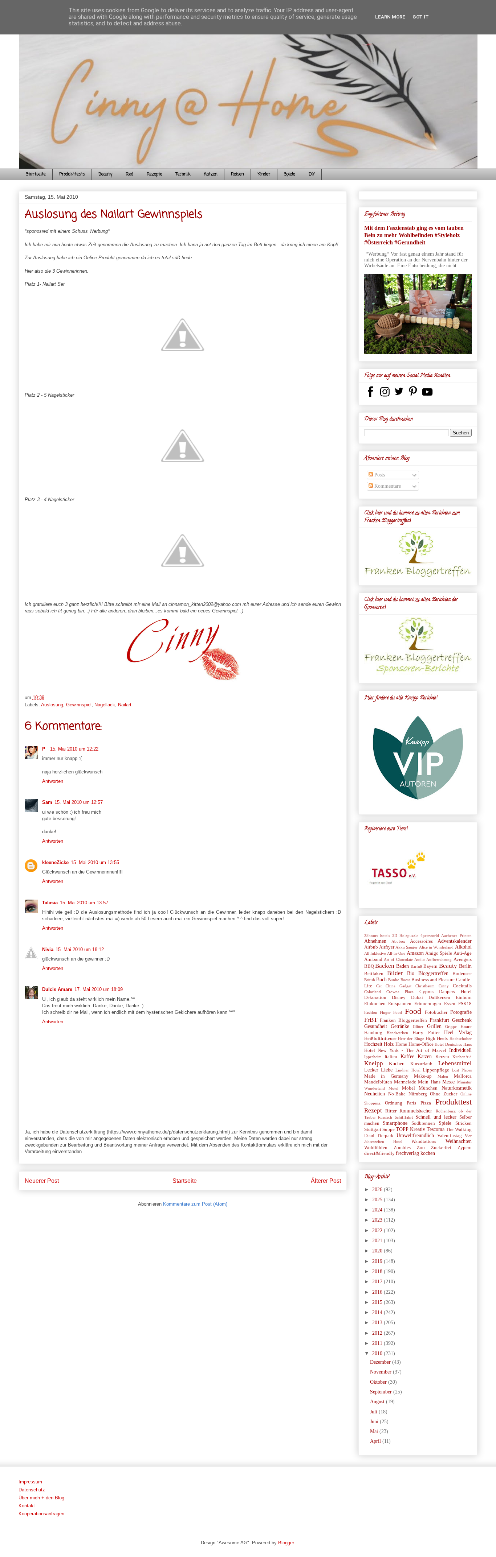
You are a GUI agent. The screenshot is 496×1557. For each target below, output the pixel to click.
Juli (374, 1411)
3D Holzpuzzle (405, 935)
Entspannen (399, 1003)
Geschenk (462, 1020)
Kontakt (27, 1505)
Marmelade (405, 1082)
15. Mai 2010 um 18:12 (80, 949)
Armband (373, 959)
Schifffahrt (404, 1117)
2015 (378, 1302)
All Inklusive (375, 953)
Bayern (430, 966)
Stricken (463, 1123)
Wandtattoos (423, 1141)
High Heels (437, 1038)
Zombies (402, 1147)
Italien (391, 1056)
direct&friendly (379, 1153)
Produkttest (453, 1101)
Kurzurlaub (421, 1063)
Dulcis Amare (57, 989)
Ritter (391, 1111)
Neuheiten (374, 1093)
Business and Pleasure (433, 979)
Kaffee (407, 1056)
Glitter (418, 1026)
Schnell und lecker (435, 1117)
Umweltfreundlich (415, 1135)
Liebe (387, 1070)
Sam (47, 802)
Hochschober (461, 1038)
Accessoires (421, 941)
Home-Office (421, 1044)
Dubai (417, 997)
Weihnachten (459, 1141)
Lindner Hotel (407, 1070)
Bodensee (462, 973)
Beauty (105, 174)
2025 (378, 1199)
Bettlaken (373, 973)
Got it (420, 17)
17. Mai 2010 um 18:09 (98, 989)
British (369, 980)
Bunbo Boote (399, 980)
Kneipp (373, 1063)
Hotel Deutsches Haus (453, 1044)
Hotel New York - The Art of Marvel (405, 1050)
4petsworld (429, 935)
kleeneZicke (55, 862)
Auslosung (52, 704)
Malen (443, 1076)
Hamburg (373, 1032)
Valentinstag (449, 1135)
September (381, 1392)
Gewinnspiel (79, 704)
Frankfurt (439, 1020)
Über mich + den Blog (41, 1497)
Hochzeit (373, 1044)
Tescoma (435, 1129)
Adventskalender (455, 941)
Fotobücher (436, 1012)
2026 (378, 1189)
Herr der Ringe (411, 1038)
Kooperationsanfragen (41, 1513)
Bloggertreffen (433, 973)
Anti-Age (463, 953)
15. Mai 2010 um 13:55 (95, 862)
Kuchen (396, 1063)
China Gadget (398, 986)
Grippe (451, 1026)
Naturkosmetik (457, 1088)
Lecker (371, 1070)
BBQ (369, 966)
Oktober (379, 1382)
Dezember (381, 1362)
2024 (378, 1210)
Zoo (421, 1147)
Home (401, 1044)
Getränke (400, 1026)
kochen (427, 1153)
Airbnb (371, 947)
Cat (379, 986)
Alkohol (463, 947)
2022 (378, 1230)
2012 (378, 1333)
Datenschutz (32, 1489)
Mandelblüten (378, 1082)
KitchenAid (462, 1056)
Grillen (434, 1026)
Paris (411, 1103)
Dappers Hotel (455, 991)
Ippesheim (373, 1056)
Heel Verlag (457, 1032)
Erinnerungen (427, 1003)
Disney (399, 997)
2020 (378, 1251)
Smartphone (395, 1123)
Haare (466, 1026)
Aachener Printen (456, 935)
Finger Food (391, 1012)
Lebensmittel (455, 1063)
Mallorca (463, 1076)
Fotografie (461, 1012)
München (428, 1088)
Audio (419, 959)
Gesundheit (375, 1026)
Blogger (286, 1542)
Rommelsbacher (415, 1111)
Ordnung (393, 1103)
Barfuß (416, 966)
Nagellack (104, 704)
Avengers (463, 959)
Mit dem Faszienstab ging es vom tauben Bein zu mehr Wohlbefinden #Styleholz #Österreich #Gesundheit (414, 235)
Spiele (289, 174)
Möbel (408, 1088)
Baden (402, 966)
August (378, 1401)
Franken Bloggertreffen (403, 1020)
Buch (381, 979)
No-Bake (397, 1093)
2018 (378, 1271)
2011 (378, 1343)
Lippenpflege (436, 1070)
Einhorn (464, 997)
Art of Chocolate (398, 959)
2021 (378, 1240)
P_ (45, 749)
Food (129, 174)
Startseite (36, 174)
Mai (374, 1431)
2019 (378, 1261)
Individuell (460, 1050)
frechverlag (407, 1153)
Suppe (388, 1129)
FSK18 (465, 1003)
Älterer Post (326, 1181)
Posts (379, 475)
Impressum (30, 1481)
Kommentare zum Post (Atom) (195, 1204)
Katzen (210, 174)
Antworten (52, 781)
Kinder (264, 174)
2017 (378, 1281)
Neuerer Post (42, 1181)
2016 (378, 1292)
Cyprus (426, 991)
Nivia (47, 949)
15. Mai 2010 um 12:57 (78, 802)
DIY (312, 174)
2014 (378, 1312)
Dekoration (375, 997)
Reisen (237, 174)
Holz (389, 1044)
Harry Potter (425, 1032)
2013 (378, 1322)
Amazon (415, 953)
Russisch (385, 1117)
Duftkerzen (439, 997)
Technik (183, 174)
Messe (448, 1082)
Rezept (373, 1110)
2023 (378, 1220)
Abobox (398, 941)
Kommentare (387, 486)
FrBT (370, 1019)
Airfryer (386, 947)
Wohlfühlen (375, 1147)
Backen (384, 965)
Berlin (465, 966)
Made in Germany (386, 1076)
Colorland (372, 992)
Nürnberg (417, 1093)
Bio (410, 973)
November (381, 1372)
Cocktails (462, 985)
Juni (375, 1421)
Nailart (124, 704)
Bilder (395, 973)
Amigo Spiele (438, 953)
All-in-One (396, 953)
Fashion (370, 1012)
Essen (449, 1003)
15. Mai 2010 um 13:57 (84, 902)
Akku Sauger (406, 947)
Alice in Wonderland (436, 947)
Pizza (425, 1103)
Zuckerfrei (441, 1147)
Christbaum (425, 986)
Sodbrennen (423, 1123)
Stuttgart (372, 1129)
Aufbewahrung (439, 959)
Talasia (50, 902)
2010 (378, 1353)
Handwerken (397, 1033)
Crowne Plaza (400, 992)
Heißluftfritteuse (380, 1038)
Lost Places (462, 1070)
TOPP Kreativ (410, 1129)
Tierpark (385, 1135)
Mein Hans (429, 1082)
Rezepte (154, 174)
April (376, 1441)
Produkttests (72, 174)
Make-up (423, 1076)
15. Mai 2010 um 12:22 (74, 749)
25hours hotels (377, 935)
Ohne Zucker (443, 1093)
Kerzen (442, 1056)
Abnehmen (375, 941)
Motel (393, 1088)
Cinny (444, 986)
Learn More (390, 17)
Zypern (465, 1147)
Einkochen (375, 1003)
